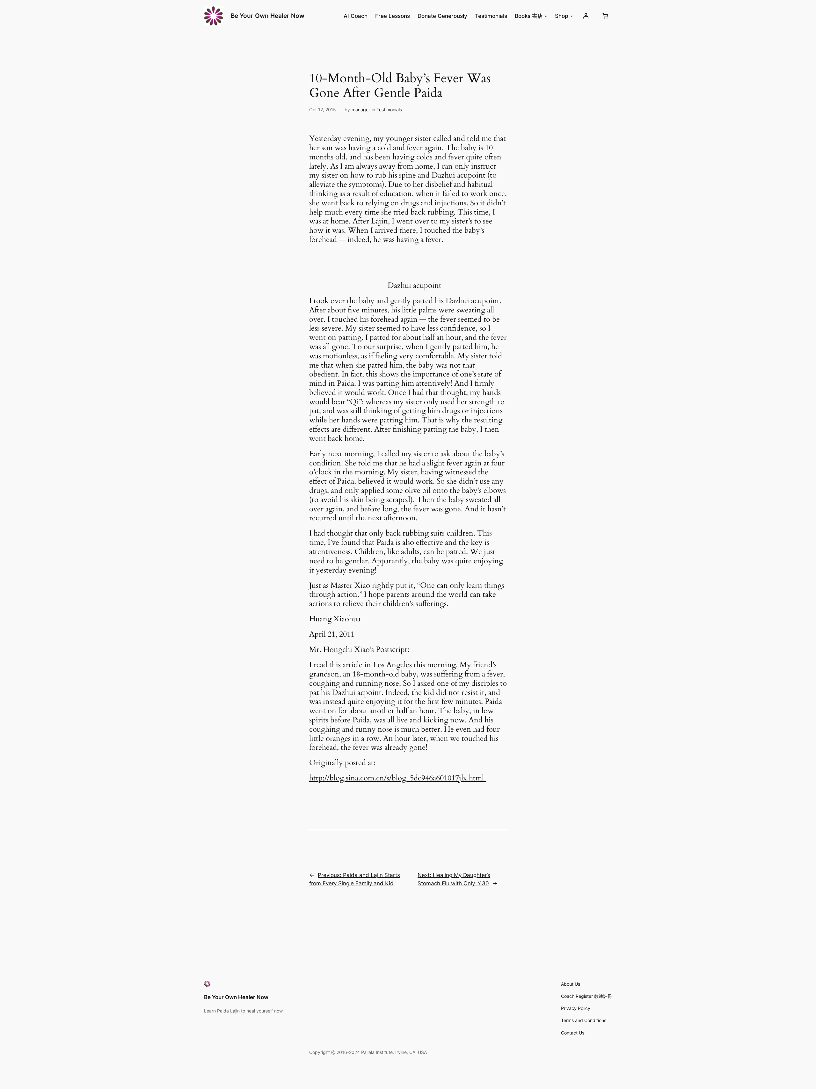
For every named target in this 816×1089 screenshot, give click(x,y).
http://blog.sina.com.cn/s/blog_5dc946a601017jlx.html (397, 778)
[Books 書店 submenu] (545, 16)
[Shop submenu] (571, 16)
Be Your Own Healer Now (267, 15)
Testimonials (389, 109)
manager (361, 109)
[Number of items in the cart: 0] (605, 16)
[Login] (586, 16)
